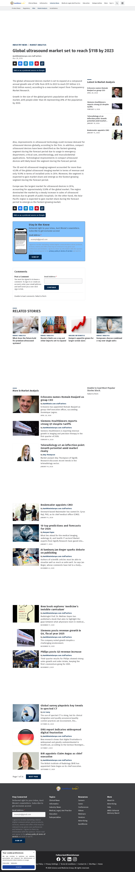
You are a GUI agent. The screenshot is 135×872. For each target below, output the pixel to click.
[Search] (117, 3)
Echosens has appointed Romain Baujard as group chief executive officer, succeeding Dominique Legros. (60, 410)
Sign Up (35, 257)
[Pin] (37, 63)
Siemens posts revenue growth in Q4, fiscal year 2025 (61, 632)
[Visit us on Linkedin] (69, 859)
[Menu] (122, 3)
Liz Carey (46, 712)
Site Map (92, 864)
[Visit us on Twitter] (64, 859)
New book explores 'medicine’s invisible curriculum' (59, 608)
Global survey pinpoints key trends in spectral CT (62, 707)
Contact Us (82, 864)
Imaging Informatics (77, 335)
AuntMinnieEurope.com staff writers (27, 56)
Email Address (35, 235)
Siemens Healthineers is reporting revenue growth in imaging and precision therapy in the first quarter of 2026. (62, 434)
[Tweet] (31, 63)
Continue (51, 287)
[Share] (20, 63)
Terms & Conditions (68, 864)
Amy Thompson (49, 455)
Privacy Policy (37, 864)
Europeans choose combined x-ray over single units (109, 339)
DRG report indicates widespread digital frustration (61, 731)
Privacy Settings (52, 864)
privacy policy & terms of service (60, 251)
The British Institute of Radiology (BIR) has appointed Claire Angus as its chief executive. (61, 764)
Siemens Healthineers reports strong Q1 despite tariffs (98, 104)
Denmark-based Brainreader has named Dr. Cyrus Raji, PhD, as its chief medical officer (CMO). (63, 513)
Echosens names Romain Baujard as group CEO (97, 89)
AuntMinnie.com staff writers (54, 404)
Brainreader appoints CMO (98, 130)
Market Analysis (38, 45)
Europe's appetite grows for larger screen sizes (81, 339)
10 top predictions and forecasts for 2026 (61, 527)
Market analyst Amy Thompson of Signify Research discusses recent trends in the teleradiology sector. (59, 461)
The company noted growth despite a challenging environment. (58, 641)
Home (100, 864)
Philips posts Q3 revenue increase (61, 651)
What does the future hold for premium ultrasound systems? (24, 340)
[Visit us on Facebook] (58, 859)
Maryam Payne (48, 532)
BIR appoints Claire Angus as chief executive (61, 755)
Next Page (33, 777)
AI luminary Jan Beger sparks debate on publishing (63, 551)
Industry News (20, 45)
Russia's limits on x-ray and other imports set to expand (53, 339)
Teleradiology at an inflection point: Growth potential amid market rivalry (97, 118)
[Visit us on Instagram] (75, 859)
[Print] (15, 63)
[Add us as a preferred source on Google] (42, 63)
